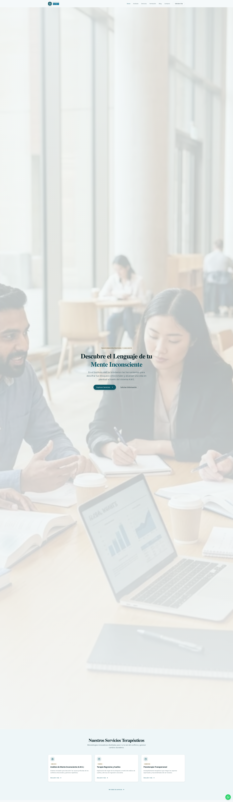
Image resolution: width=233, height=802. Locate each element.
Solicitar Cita (179, 3)
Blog (160, 3)
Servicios (144, 3)
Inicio (128, 3)
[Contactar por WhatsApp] (228, 797)
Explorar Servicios (103, 387)
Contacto (167, 3)
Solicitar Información (128, 387)
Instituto (135, 3)
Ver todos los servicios (115, 789)
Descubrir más (54, 778)
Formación (153, 3)
